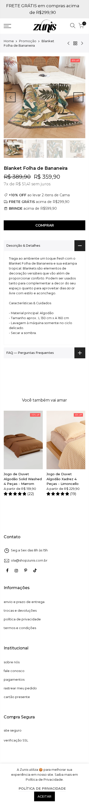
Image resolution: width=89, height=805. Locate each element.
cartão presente (17, 697)
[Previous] (11, 97)
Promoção (27, 41)
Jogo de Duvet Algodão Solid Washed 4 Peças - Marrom (23, 479)
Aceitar (44, 796)
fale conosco (14, 671)
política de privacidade (22, 619)
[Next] (78, 97)
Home (9, 41)
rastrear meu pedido (20, 688)
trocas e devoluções (20, 610)
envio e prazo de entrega (24, 602)
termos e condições (20, 628)
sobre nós (12, 662)
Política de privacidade (42, 788)
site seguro (13, 730)
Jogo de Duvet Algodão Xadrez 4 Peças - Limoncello (62, 479)
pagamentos (14, 679)
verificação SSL (16, 740)
